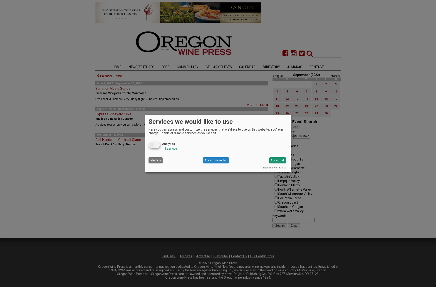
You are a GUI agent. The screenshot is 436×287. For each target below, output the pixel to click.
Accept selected (216, 160)
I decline (155, 160)
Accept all (277, 160)
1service (169, 148)
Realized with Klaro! (274, 167)
